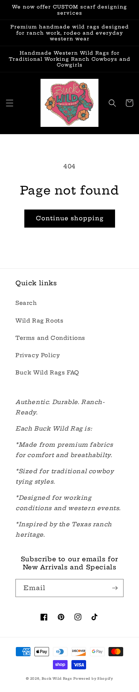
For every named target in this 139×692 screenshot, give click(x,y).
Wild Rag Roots (39, 320)
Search (26, 302)
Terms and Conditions (50, 337)
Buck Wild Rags (57, 678)
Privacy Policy (37, 355)
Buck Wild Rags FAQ (47, 372)
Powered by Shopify (93, 678)
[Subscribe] (114, 588)
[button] (9, 103)
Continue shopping (69, 218)
